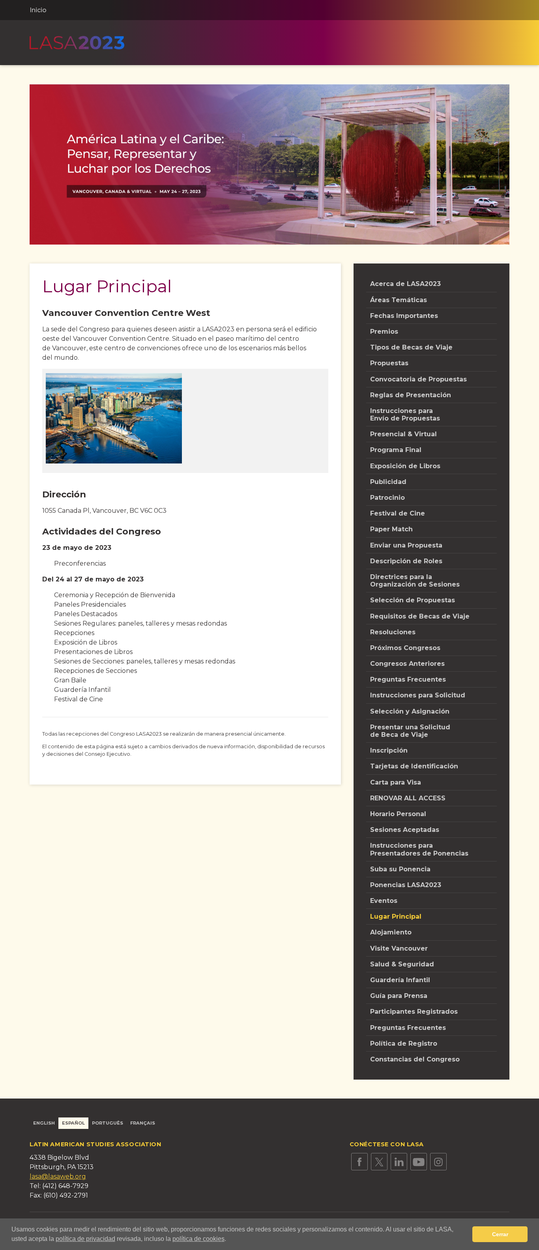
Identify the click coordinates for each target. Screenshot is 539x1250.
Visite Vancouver (399, 948)
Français (142, 1123)
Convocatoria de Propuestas (418, 379)
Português (107, 1123)
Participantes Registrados (414, 1011)
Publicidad (388, 482)
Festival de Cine (397, 513)
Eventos (383, 900)
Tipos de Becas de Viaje (411, 347)
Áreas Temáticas (398, 300)
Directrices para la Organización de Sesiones (415, 580)
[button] (229, 1240)
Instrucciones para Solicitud (417, 695)
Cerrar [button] (500, 1234)
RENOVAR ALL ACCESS (407, 798)
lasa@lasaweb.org (58, 1176)
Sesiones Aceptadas (404, 829)
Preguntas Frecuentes (408, 679)
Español (73, 1123)
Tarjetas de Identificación (414, 766)
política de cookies (198, 1238)
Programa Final (395, 450)
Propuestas (389, 363)
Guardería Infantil (400, 980)
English (44, 1123)
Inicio (38, 10)
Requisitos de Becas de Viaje (420, 616)
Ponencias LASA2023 (405, 885)
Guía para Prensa (398, 996)
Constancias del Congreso (415, 1059)
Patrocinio (387, 497)
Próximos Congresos (405, 648)
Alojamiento (391, 932)
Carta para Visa (395, 782)
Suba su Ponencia (400, 869)
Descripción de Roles (406, 561)
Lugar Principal (395, 916)
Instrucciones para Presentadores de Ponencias (419, 849)
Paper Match (391, 529)
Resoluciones (392, 632)
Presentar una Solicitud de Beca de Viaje (410, 730)
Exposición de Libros (405, 466)
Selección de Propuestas (412, 600)
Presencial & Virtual (403, 434)
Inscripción (389, 750)
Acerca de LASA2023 (405, 284)
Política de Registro (403, 1043)
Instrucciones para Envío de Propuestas (405, 414)
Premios (384, 331)
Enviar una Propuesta (406, 545)
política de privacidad (85, 1238)
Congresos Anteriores (407, 663)
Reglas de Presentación (410, 395)
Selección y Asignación (409, 711)
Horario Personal (398, 814)
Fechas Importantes (404, 316)
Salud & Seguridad (402, 964)
